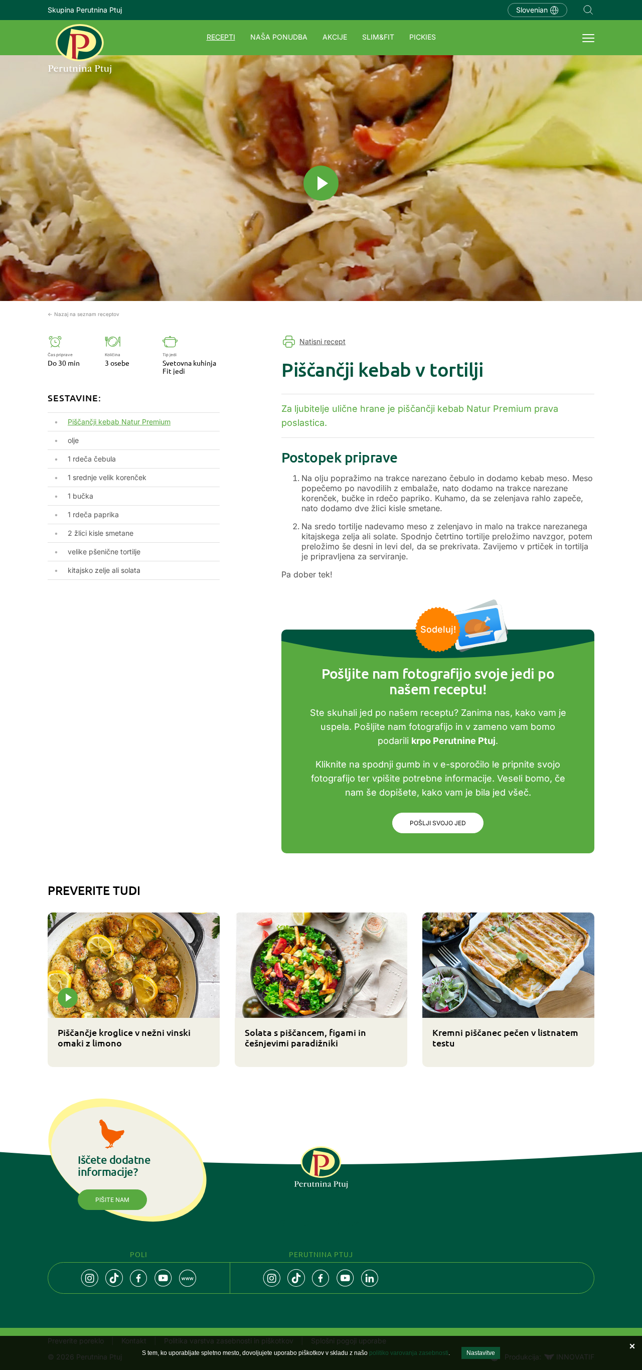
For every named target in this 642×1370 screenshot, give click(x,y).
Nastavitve (480, 1352)
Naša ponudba (278, 37)
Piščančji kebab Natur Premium (119, 421)
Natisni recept (322, 341)
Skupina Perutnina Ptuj (85, 10)
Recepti (221, 37)
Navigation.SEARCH (588, 10)
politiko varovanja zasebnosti (408, 1352)
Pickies (422, 37)
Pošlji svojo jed (438, 823)
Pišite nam (112, 1199)
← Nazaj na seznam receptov (83, 314)
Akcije (335, 37)
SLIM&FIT (378, 37)
